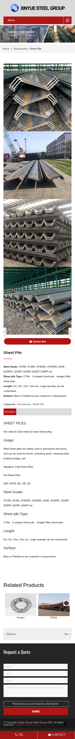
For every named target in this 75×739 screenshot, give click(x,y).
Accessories (20, 48)
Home (6, 48)
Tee (68, 634)
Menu (11, 20)
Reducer (9, 634)
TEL (21, 734)
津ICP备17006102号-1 (27, 724)
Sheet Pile (38, 404)
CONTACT (58, 734)
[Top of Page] (65, 724)
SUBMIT (36, 711)
